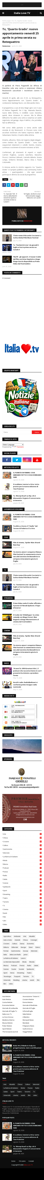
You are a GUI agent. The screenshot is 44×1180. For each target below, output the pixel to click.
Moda (22, 860)
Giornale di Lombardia (10, 1008)
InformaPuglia (28, 1011)
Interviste (22, 853)
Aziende (17, 940)
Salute (22, 879)
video (22, 924)
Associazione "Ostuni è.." (31, 996)
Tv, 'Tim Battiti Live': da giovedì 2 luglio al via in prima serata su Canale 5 (26, 247)
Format (6, 951)
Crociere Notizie (28, 999)
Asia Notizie (6, 996)
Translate (20, 447)
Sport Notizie (6, 1029)
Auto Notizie (6, 999)
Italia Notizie (27, 1014)
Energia (23, 947)
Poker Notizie (7, 1026)
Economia (30, 944)
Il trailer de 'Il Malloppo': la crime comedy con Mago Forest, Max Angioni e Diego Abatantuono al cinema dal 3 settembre (26, 618)
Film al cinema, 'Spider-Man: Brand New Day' (26, 543)
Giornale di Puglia (29, 1008)
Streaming (22, 894)
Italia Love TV (22, 13)
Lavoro (23, 958)
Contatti (31, 1161)
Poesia (22, 872)
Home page (6, 21)
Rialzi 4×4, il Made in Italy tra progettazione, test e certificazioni (27, 1047)
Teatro (22, 898)
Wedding (16, 980)
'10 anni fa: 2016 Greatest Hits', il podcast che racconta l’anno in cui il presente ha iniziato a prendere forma (27, 671)
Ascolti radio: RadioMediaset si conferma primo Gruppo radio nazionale (25, 684)
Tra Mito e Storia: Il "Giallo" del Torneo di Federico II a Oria (25, 527)
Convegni (34, 940)
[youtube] (37, 459)
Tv (12, 21)
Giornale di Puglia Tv (9, 1011)
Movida (31, 962)
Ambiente (17, 936)
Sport (22, 891)
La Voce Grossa (7, 1017)
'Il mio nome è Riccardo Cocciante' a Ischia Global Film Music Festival (27, 236)
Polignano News (28, 1026)
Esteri (31, 947)
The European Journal (10, 1032)
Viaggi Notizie (27, 1032)
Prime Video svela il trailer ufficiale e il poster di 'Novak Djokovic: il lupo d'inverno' (27, 605)
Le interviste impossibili (11, 962)
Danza (22, 944)
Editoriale (15, 947)
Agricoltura (7, 936)
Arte (22, 834)
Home (13, 1161)
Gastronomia (22, 849)
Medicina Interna (8, 1020)
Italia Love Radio (15, 955)
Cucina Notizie (7, 1002)
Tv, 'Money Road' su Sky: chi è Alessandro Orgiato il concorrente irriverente (26, 498)
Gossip (25, 951)
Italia (5, 955)
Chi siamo (22, 1161)
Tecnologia (7, 976)
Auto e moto (8, 940)
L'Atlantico (26, 1017)
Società (21, 969)
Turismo (22, 902)
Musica (22, 864)
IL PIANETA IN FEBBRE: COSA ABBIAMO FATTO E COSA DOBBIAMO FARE (27, 475)
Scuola (13, 969)
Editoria (6, 947)
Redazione (6, 46)
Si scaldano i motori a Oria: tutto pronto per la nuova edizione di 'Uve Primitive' (26, 486)
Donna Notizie (28, 1002)
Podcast (22, 868)
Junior (26, 955)
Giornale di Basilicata (30, 1005)
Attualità (32, 936)
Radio (22, 875)
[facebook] (6, 459)
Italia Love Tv (7, 1014)
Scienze (22, 883)
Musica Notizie (7, 1023)
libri (22, 921)
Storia (12, 973)
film (22, 917)
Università (7, 980)
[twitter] (16, 459)
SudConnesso (28, 1029)
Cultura (22, 845)
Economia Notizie (8, 1005)
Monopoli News (28, 1020)
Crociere (22, 842)
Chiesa (22, 838)
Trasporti (17, 976)
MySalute (26, 1023)
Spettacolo (22, 887)
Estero (38, 947)
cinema (22, 909)
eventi (22, 913)
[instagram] (27, 459)
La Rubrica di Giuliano (22, 857)
